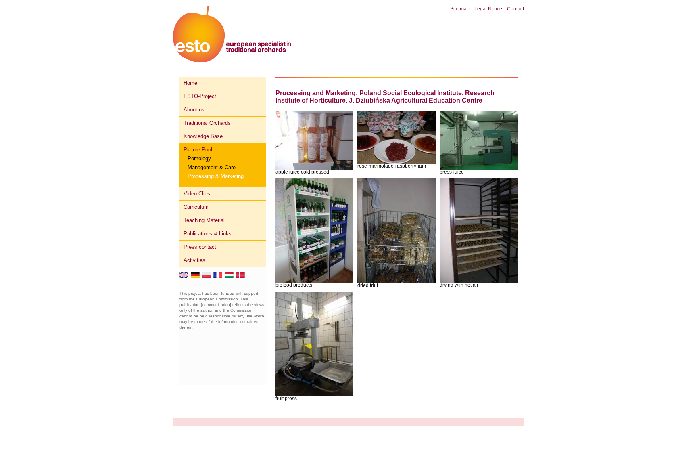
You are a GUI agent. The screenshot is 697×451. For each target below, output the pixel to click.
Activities (194, 260)
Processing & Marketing (216, 176)
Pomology (199, 158)
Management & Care (212, 167)
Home (190, 83)
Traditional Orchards (207, 123)
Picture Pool (198, 150)
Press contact (200, 247)
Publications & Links (208, 234)
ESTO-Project (200, 96)
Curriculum (196, 207)
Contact (515, 9)
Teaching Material (204, 220)
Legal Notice (488, 9)
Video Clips (197, 194)
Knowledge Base (203, 136)
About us (194, 110)
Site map (460, 9)
